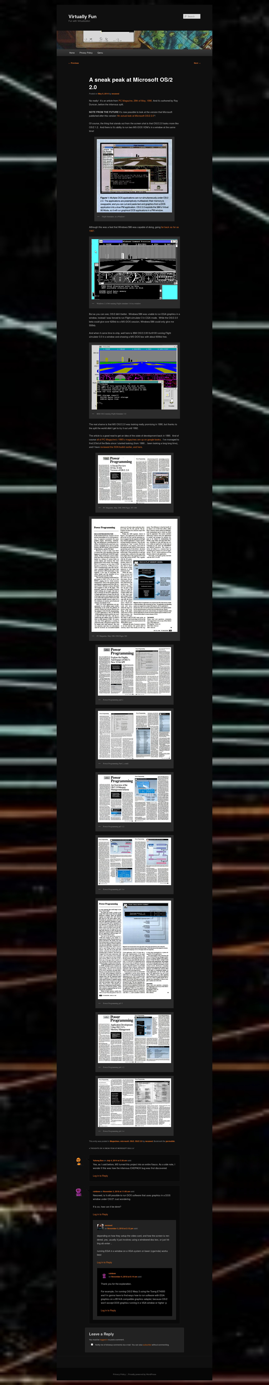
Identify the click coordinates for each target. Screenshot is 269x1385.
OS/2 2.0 (138, 1141)
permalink (170, 1141)
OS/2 (132, 1141)
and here (137, 446)
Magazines (114, 1141)
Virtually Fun (82, 16)
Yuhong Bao (98, 1160)
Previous (73, 63)
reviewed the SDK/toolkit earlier (116, 446)
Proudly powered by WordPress (142, 1374)
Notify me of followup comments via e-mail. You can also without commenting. (132, 1344)
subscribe (147, 1344)
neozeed (115, 93)
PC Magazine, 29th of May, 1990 (135, 100)
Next (197, 63)
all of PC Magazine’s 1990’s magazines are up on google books (129, 439)
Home (72, 52)
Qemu (100, 52)
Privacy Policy (86, 52)
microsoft (124, 1141)
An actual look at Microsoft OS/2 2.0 (135, 115)
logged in (104, 1339)
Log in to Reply (100, 1175)
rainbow (96, 1191)
